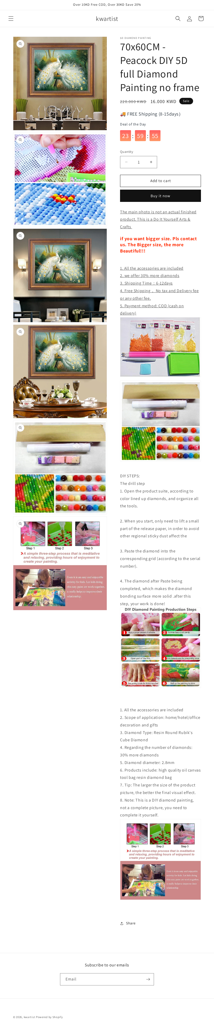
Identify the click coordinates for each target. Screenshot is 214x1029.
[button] (11, 18)
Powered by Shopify (49, 1017)
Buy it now (160, 195)
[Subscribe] (148, 979)
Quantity (126, 151)
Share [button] (131, 923)
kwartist (29, 1017)
